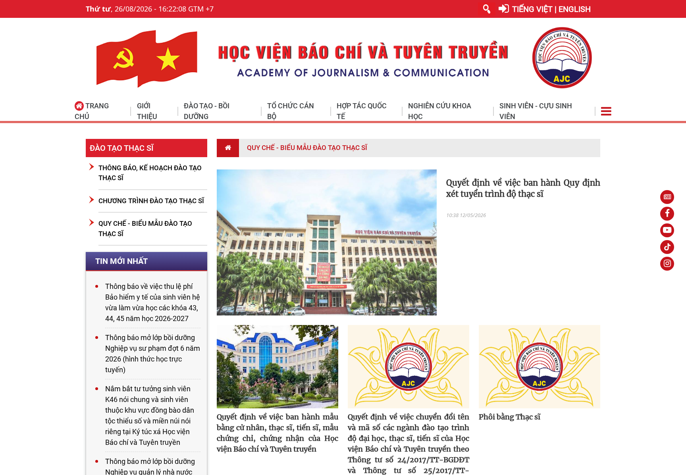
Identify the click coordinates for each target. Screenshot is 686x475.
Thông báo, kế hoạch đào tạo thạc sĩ (150, 173)
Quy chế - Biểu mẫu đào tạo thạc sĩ (145, 228)
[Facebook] (667, 214)
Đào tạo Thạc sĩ (122, 148)
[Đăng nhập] (504, 8)
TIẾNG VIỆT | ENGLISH (551, 9)
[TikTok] (667, 247)
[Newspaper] (667, 197)
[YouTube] (667, 230)
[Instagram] (667, 264)
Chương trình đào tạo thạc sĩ (151, 201)
